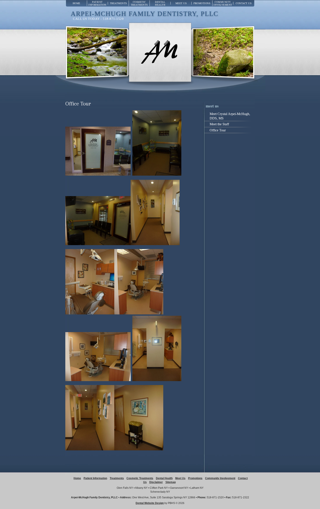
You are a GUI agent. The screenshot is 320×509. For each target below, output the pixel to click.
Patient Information (97, 3)
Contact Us (243, 3)
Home (76, 3)
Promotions (202, 3)
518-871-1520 (215, 497)
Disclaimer (156, 482)
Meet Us (181, 3)
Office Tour (218, 130)
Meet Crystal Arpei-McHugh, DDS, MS (230, 116)
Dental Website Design (150, 503)
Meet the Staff (219, 124)
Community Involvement (223, 3)
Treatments (118, 3)
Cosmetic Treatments (139, 3)
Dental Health (160, 3)
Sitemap (170, 482)
